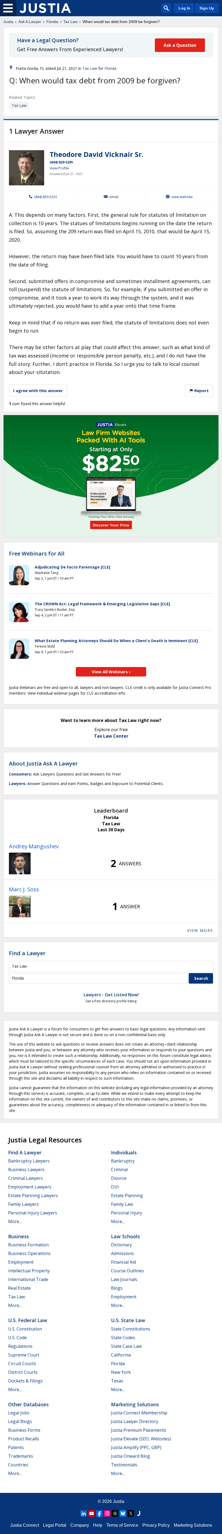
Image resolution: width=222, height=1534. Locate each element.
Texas (117, 1381)
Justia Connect (24, 1525)
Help (97, 1525)
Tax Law (70, 21)
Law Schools (125, 1236)
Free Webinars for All (36, 553)
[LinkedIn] (83, 1513)
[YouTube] (91, 1513)
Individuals (124, 1152)
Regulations (20, 1346)
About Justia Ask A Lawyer (43, 763)
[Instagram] (107, 1513)
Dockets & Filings (25, 1381)
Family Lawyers (23, 1204)
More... (15, 1221)
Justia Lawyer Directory (134, 1421)
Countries (18, 1465)
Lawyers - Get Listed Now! (111, 995)
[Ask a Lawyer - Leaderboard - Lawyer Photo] (20, 863)
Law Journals (124, 1279)
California (121, 1355)
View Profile (59, 168)
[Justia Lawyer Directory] (138, 1513)
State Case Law (126, 1346)
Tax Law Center (111, 736)
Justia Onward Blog (130, 1456)
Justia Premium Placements (138, 1430)
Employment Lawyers (29, 1187)
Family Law (122, 1204)
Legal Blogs (20, 1421)
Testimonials (124, 1465)
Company (79, 1525)
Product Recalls (23, 1439)
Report (201, 390)
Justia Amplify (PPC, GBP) (136, 1447)
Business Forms (24, 1430)
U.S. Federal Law (27, 1320)
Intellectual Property (29, 1271)
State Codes (123, 1338)
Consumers (20, 774)
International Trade (28, 1279)
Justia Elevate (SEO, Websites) (141, 1439)
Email (113, 197)
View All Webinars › (111, 671)
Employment (21, 1262)
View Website (182, 197)
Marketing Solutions (135, 1404)
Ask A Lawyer (29, 21)
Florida (52, 21)
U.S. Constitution (25, 1329)
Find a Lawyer (27, 953)
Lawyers (17, 783)
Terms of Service (122, 1525)
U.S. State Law (128, 1320)
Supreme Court (23, 1355)
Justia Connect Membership (139, 1413)
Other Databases (28, 1404)
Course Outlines (127, 1271)
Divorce (118, 1178)
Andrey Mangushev (34, 846)
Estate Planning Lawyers (33, 1195)
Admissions (122, 1253)
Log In (184, 8)
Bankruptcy (123, 1161)
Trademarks (20, 1456)
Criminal (119, 1169)
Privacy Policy (156, 1525)
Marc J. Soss (24, 889)
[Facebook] (99, 1513)
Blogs (117, 1288)
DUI (115, 1187)
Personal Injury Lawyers (32, 1213)
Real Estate (19, 1288)
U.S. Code (17, 1338)
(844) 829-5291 (61, 162)
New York (121, 1372)
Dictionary (121, 1245)
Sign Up (207, 8)
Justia (8, 21)
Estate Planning (127, 1195)
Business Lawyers (26, 1169)
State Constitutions (130, 1329)
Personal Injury (126, 1213)
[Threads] (115, 1513)
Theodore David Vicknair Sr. (96, 154)
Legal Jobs (18, 1413)
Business (18, 1236)
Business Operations (29, 1253)
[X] (131, 1513)
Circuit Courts (22, 1364)
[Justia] (45, 8)
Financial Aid (123, 1262)
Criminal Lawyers (25, 1178)
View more (200, 930)
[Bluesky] (123, 1513)
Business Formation (28, 1245)
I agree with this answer (38, 390)
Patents (16, 1447)
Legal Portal (54, 1525)
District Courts (23, 1372)
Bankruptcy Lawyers (29, 1161)
